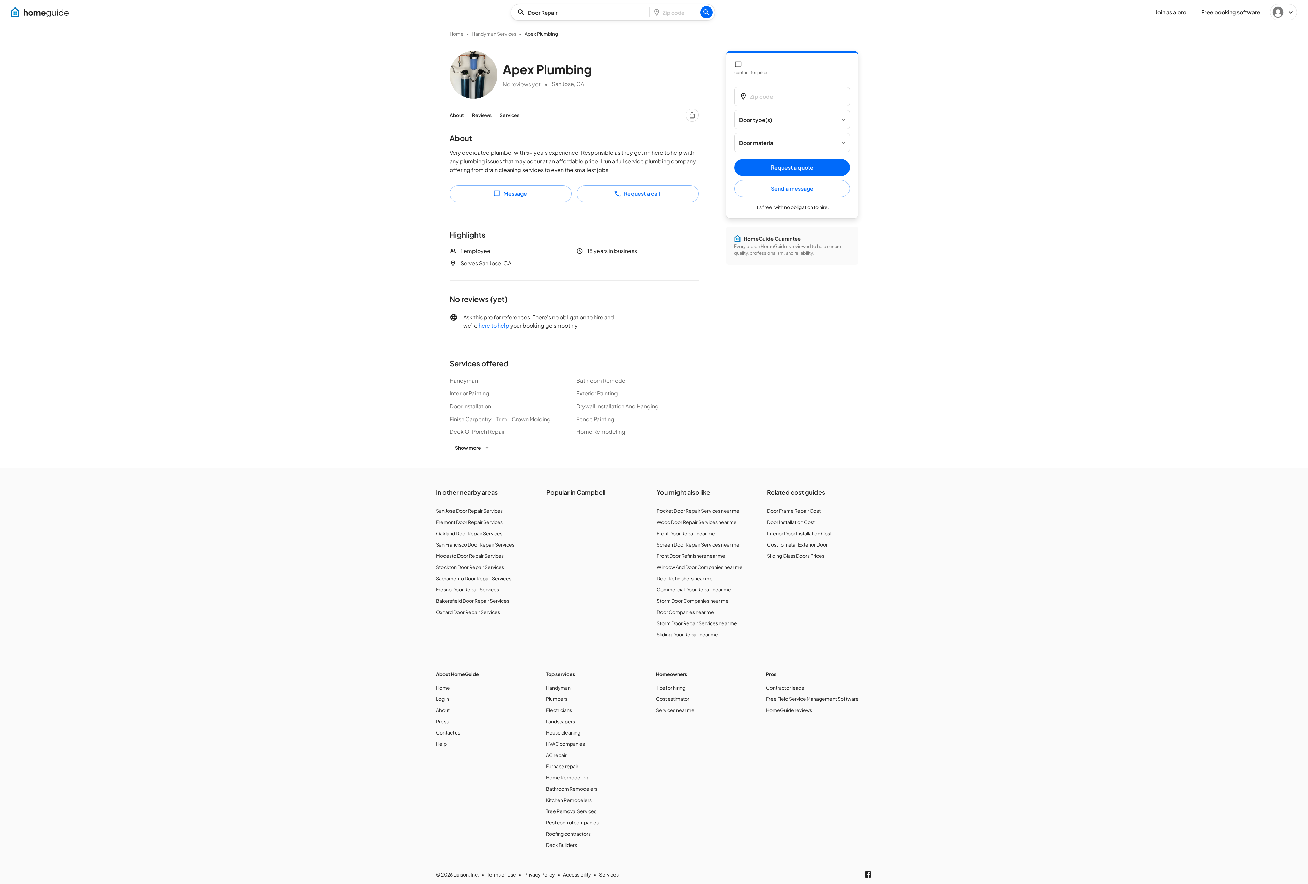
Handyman (558, 687)
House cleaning (563, 732)
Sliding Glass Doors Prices (795, 556)
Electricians (559, 710)
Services (509, 115)
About (457, 115)
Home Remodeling (567, 777)
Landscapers (560, 721)
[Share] (692, 115)
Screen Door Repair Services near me (698, 544)
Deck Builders (561, 845)
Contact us (448, 732)
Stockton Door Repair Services (470, 567)
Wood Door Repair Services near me (697, 522)
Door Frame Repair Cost (794, 511)
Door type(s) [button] (755, 119)
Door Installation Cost (791, 522)
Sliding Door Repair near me (687, 634)
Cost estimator (672, 699)
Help (441, 744)
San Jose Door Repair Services (469, 511)
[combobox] (582, 12)
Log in (442, 699)
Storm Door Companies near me (693, 601)
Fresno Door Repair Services (467, 589)
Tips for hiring (670, 687)
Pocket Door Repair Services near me (698, 511)
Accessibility (577, 874)
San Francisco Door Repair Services (475, 544)
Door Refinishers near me (685, 578)
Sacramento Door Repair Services (473, 578)
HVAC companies (565, 744)
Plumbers (556, 699)
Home (457, 34)
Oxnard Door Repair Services (468, 612)
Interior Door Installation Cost (799, 533)
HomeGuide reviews (789, 710)
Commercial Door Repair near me (694, 589)
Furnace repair (562, 766)
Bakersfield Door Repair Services (472, 601)
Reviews (482, 115)
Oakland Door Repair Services (469, 533)
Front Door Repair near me (686, 533)
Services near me (675, 710)
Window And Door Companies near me (700, 567)
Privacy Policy (539, 874)
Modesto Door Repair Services (470, 556)
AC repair (556, 755)
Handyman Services (494, 34)
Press (442, 721)
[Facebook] (868, 874)
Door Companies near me (685, 612)
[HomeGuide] (40, 12)
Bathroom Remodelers (571, 789)
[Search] (706, 12)
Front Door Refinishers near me (691, 556)
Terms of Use (501, 874)
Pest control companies (572, 822)
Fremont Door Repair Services (469, 522)
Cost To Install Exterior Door (797, 544)
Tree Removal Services (571, 811)
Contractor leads (785, 687)
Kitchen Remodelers (569, 800)
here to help (494, 325)
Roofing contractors (568, 834)
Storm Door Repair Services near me (697, 623)
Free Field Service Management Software (812, 699)
